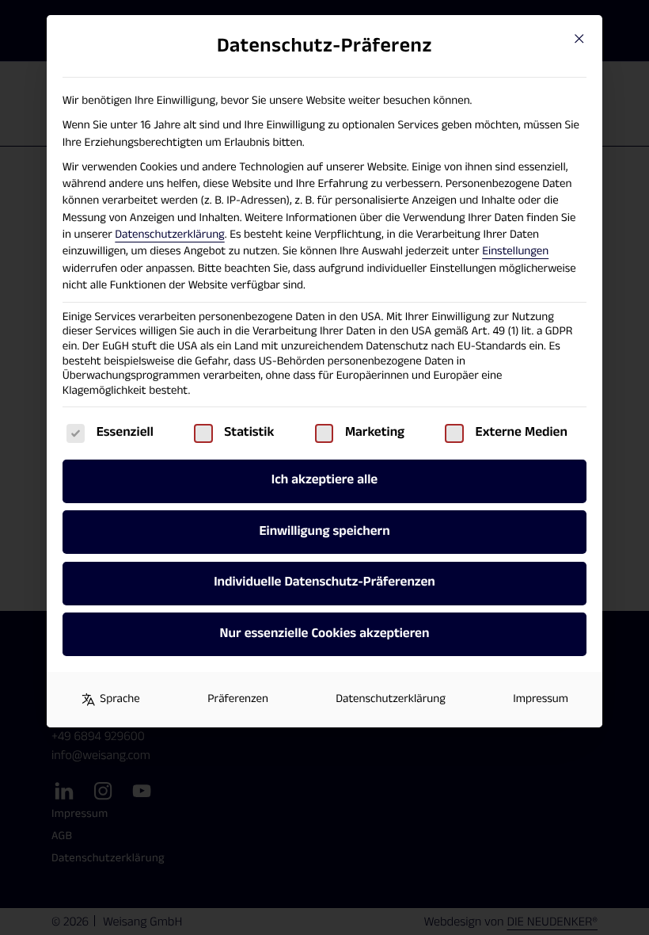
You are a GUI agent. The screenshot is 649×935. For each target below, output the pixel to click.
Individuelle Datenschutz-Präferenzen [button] (324, 582)
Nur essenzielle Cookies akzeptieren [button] (325, 633)
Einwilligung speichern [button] (324, 531)
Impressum (540, 699)
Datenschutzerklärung (169, 235)
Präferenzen (237, 699)
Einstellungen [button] (515, 251)
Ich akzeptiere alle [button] (324, 480)
